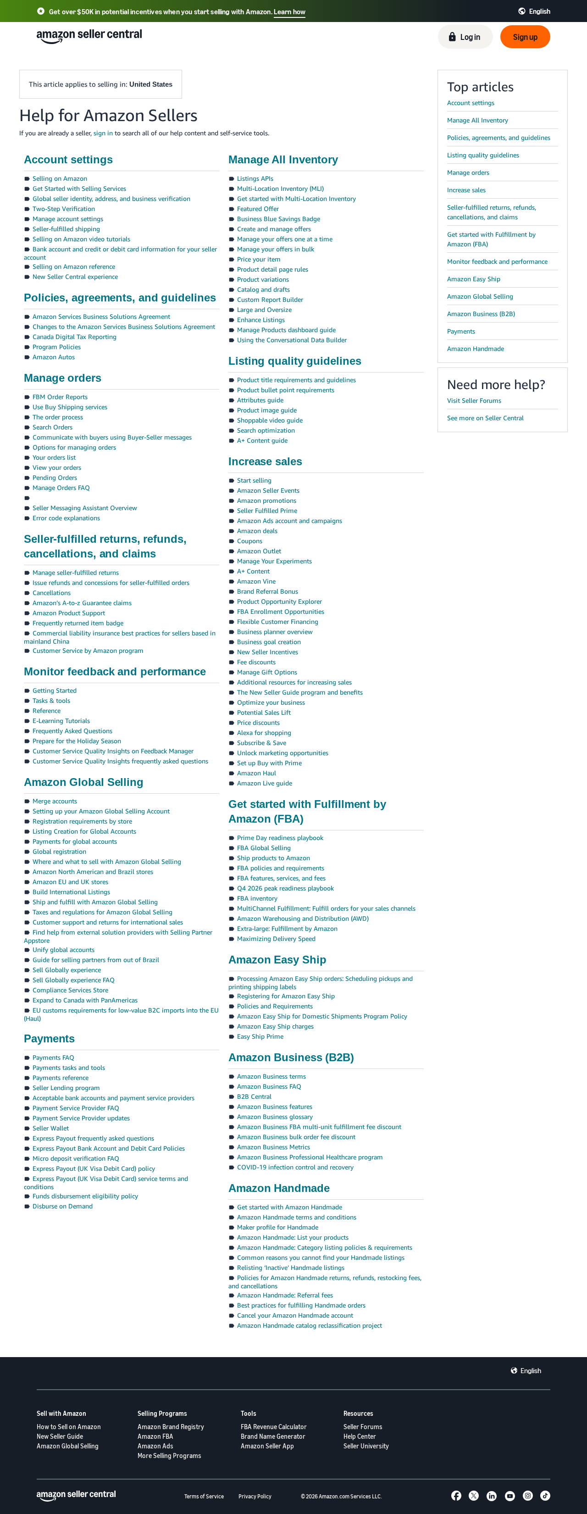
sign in (103, 133)
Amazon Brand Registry (171, 1427)
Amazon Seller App (267, 1446)
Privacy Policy (254, 1496)
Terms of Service (204, 1496)
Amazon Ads (155, 1446)
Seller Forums (362, 1427)
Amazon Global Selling (68, 1446)
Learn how (289, 11)
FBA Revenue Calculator (274, 1427)
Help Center (359, 1436)
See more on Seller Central (485, 418)
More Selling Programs (169, 1455)
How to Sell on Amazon (69, 1427)
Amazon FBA (155, 1436)
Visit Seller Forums (474, 400)
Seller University (366, 1446)
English (531, 1370)
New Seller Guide (60, 1436)
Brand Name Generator (273, 1436)
